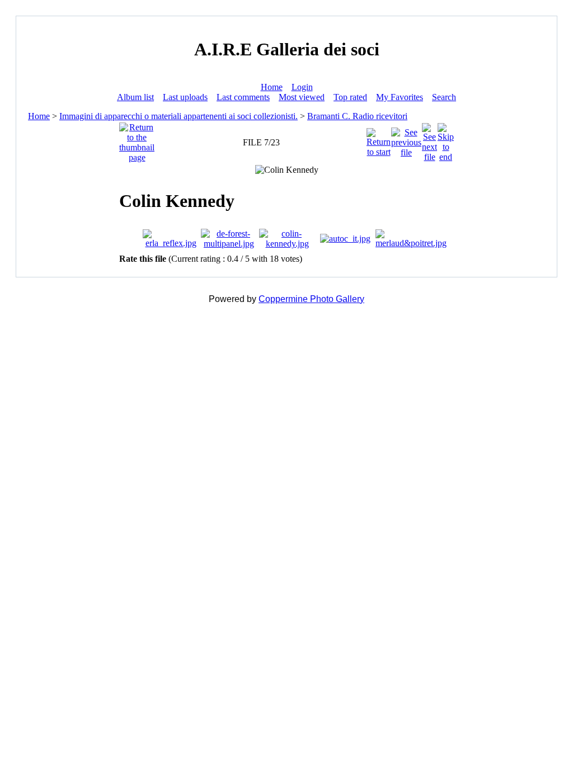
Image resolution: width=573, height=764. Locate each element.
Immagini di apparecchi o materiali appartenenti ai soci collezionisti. (178, 116)
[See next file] (429, 139)
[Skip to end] (446, 139)
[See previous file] (406, 139)
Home (272, 87)
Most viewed (302, 97)
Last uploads (185, 97)
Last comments (243, 97)
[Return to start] (379, 139)
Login (302, 87)
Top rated (350, 97)
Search (444, 97)
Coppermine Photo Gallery (311, 299)
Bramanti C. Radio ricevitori (357, 116)
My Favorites (399, 97)
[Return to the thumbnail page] (136, 139)
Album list (135, 97)
